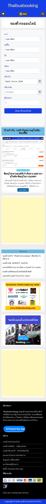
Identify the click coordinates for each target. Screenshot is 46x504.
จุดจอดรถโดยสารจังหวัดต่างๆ (14, 455)
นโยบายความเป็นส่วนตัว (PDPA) (15, 493)
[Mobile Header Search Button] (43, 14)
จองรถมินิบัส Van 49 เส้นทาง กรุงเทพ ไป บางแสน (22, 267)
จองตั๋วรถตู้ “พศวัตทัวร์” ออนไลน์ (15, 263)
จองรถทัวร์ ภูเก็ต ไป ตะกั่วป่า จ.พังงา (16, 276)
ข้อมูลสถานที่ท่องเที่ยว (11, 460)
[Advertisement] (23, 220)
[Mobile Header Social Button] (3, 14)
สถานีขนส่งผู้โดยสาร (11, 464)
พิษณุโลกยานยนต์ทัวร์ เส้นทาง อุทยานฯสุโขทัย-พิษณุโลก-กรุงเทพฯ (23, 175)
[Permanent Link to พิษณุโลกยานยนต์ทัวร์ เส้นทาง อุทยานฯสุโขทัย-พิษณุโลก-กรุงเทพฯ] (23, 152)
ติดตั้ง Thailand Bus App (13, 469)
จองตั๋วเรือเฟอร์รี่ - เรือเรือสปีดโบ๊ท (16, 451)
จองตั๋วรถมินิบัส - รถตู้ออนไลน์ (14, 446)
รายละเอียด (22, 190)
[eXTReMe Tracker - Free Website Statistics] (5, 488)
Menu (25, 14)
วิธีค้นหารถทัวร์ (24, 170)
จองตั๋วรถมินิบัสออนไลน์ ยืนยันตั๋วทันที (17, 272)
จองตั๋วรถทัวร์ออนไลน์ (11, 442)
